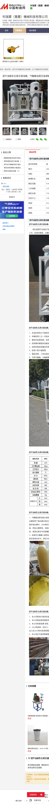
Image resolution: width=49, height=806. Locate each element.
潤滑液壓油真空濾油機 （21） (14, 161)
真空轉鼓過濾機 (34, 765)
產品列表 (8, 69)
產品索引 (6, 223)
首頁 (1, 69)
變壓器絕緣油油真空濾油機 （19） (15, 158)
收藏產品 (8, 139)
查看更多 (12, 197)
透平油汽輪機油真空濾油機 (21, 69)
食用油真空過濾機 (35, 767)
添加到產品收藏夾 (9, 226)
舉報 (19, 139)
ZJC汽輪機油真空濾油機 (40, 69)
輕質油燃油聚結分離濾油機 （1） (15, 168)
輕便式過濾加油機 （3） (12, 171)
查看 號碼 (6, 186)
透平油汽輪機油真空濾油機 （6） (15, 164)
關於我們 (19, 801)
